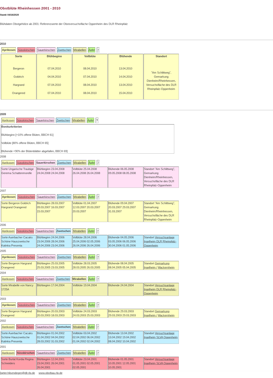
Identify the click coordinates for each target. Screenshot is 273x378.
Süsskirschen (26, 49)
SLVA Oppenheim (167, 337)
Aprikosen (8, 120)
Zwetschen (64, 49)
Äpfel (92, 49)
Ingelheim (150, 241)
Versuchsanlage (164, 237)
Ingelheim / (150, 267)
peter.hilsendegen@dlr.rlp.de (18, 372)
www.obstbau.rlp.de (50, 372)
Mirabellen (80, 49)
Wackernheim (166, 267)
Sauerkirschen (46, 49)
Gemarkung (162, 263)
